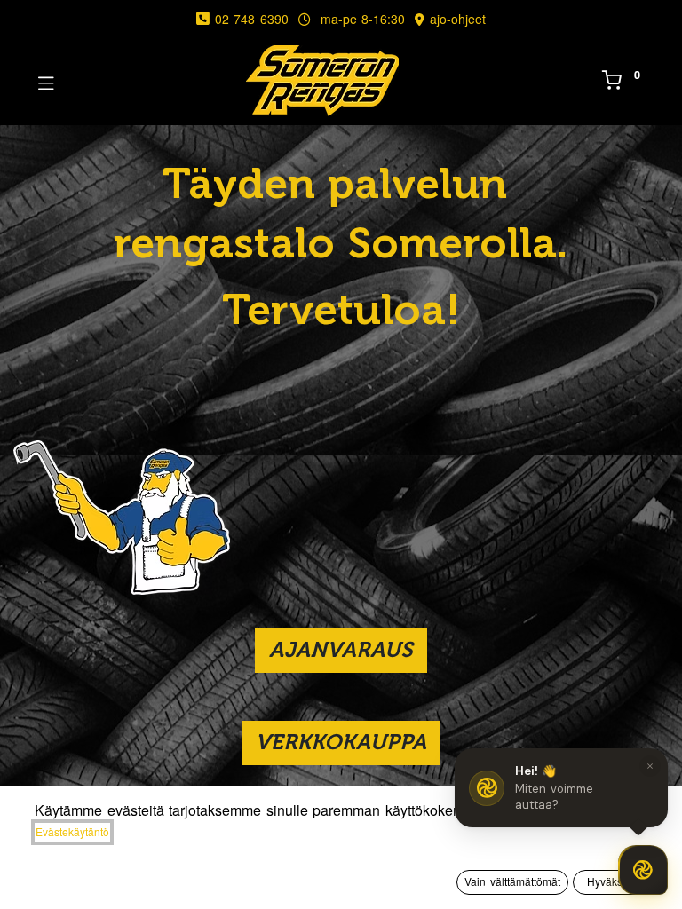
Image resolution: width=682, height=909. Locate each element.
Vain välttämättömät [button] (512, 881)
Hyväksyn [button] (610, 881)
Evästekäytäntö (72, 831)
